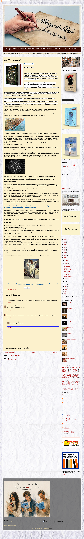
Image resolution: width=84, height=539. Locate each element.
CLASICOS (70, 380)
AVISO (77, 384)
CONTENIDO (35, 53)
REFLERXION (70, 389)
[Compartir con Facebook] (28, 288)
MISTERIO (64, 374)
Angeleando (66, 274)
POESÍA (74, 369)
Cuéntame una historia (68, 410)
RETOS (63, 382)
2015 (65, 257)
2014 (65, 258)
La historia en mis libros (69, 394)
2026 (65, 239)
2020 (65, 249)
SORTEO (75, 389)
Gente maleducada (67, 428)
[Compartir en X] (27, 288)
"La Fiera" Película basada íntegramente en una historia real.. (71, 407)
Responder (9, 302)
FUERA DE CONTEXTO (69, 371)
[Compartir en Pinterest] (29, 288)
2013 (65, 293)
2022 (65, 246)
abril (66, 286)
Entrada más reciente (9, 352)
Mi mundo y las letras (68, 431)
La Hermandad (67, 266)
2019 (65, 250)
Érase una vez (70, 327)
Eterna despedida (67, 271)
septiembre (67, 278)
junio (66, 283)
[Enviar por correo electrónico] (24, 288)
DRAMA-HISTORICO (70, 381)
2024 (65, 242)
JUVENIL (73, 387)
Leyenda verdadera (71, 358)
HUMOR (76, 377)
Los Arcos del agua (68, 276)
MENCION (76, 375)
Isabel (8, 314)
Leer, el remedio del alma (69, 418)
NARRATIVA (76, 380)
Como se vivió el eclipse (68, 399)
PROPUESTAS (64, 384)
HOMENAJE (65, 389)
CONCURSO (68, 385)
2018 (65, 252)
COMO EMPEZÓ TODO (65, 53)
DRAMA (72, 378)
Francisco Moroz (10, 305)
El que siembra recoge (71, 339)
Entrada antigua (55, 352)
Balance (66, 268)
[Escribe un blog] (25, 288)
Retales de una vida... (68, 423)
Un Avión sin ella (67, 273)
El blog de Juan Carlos (68, 414)
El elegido (65, 395)
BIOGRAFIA (78, 388)
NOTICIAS (75, 383)
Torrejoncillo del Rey (68, 398)
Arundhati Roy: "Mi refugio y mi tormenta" (71, 415)
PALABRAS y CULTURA (67, 377)
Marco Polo (69, 308)
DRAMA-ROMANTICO (76, 385)
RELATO (65, 367)
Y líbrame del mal (70, 352)
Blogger (50, 528)
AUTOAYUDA (70, 382)
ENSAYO (77, 381)
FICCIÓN (76, 382)
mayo (66, 284)
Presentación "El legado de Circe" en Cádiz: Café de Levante (70, 420)
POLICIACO (75, 373)
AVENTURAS (64, 380)
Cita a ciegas (69, 333)
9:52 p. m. (12, 314)
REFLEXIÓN (68, 388)
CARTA (63, 385)
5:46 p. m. (18, 305)
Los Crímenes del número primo (70, 269)
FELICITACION (65, 378)
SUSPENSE (71, 374)
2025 (65, 241)
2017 (65, 254)
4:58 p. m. (21, 322)
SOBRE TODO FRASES (74, 53)
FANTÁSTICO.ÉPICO (67, 387)
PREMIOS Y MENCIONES (55, 53)
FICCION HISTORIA (12, 289)
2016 (65, 255)
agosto (66, 279)
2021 (65, 247)
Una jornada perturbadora (72, 345)
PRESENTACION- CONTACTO (26, 53)
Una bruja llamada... (71, 321)
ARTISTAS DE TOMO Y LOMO (44, 53)
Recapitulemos (66, 424)
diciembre (67, 260)
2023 (65, 244)
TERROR (73, 388)
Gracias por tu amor (71, 314)
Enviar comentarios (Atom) (15, 355)
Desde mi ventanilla (68, 427)
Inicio (33, 352)
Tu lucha (69, 302)
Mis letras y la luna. (68, 405)
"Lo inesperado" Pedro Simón (69, 411)
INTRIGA (64, 376)
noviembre (67, 261)
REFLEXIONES (65, 373)
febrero (66, 289)
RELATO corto (74, 370)
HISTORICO (65, 370)
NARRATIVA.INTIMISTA (66, 383)
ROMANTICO (71, 384)
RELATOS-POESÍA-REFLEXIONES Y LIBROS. (12, 53)
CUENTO (63, 381)
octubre (66, 263)
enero (66, 291)
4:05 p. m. (11, 298)
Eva (8, 298)
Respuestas (10, 319)
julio (65, 281)
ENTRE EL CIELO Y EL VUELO (69, 432)
